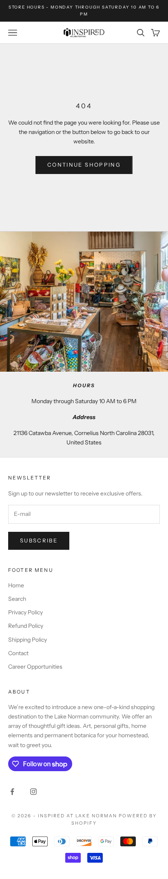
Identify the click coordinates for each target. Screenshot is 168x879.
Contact (18, 653)
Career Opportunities (35, 666)
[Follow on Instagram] (33, 792)
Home (16, 585)
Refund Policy (25, 625)
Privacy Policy (25, 612)
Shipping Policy (27, 639)
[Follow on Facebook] (12, 792)
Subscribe (38, 540)
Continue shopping (84, 164)
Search (17, 598)
